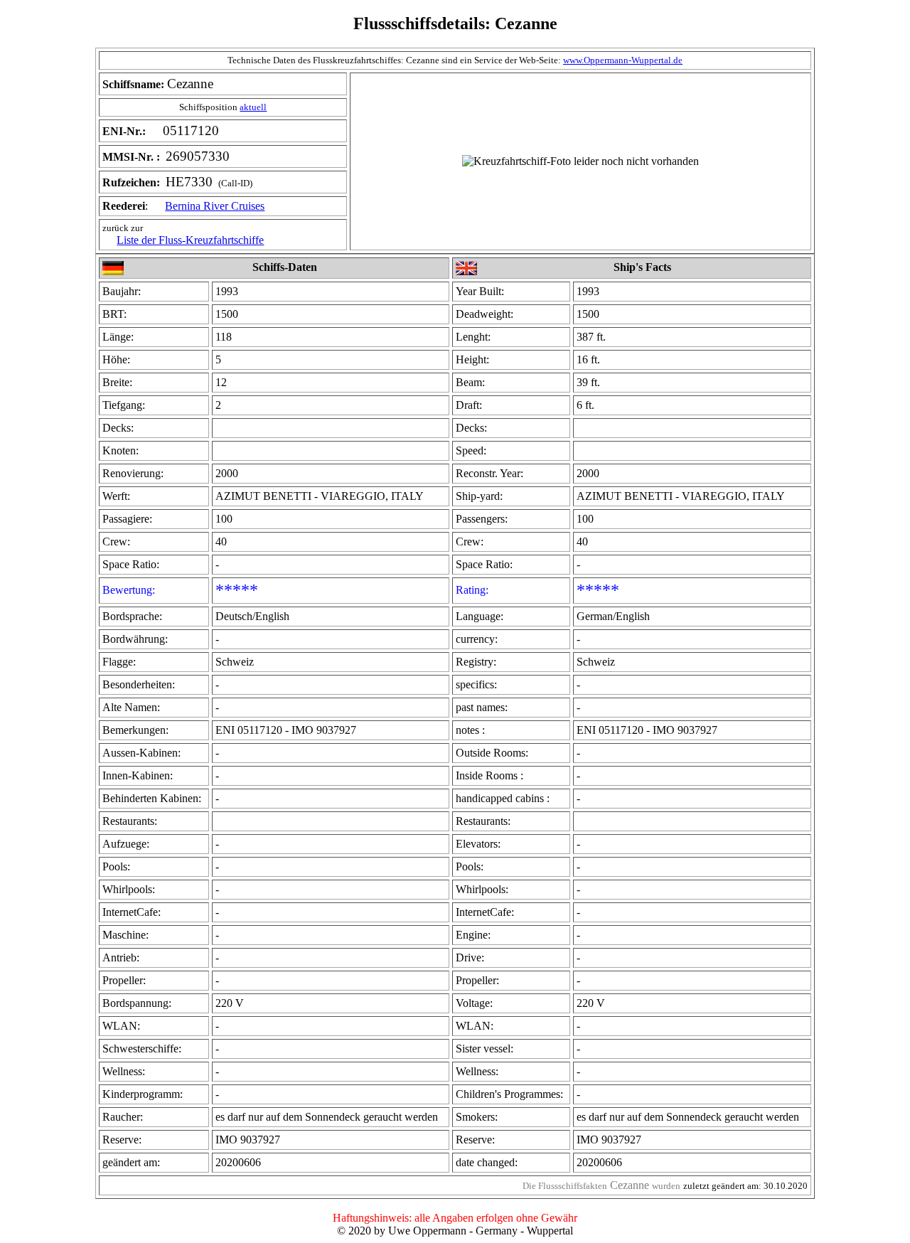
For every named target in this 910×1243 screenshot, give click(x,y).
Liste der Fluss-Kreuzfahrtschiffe (190, 240)
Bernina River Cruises (214, 206)
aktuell (253, 107)
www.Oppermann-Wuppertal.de (622, 60)
